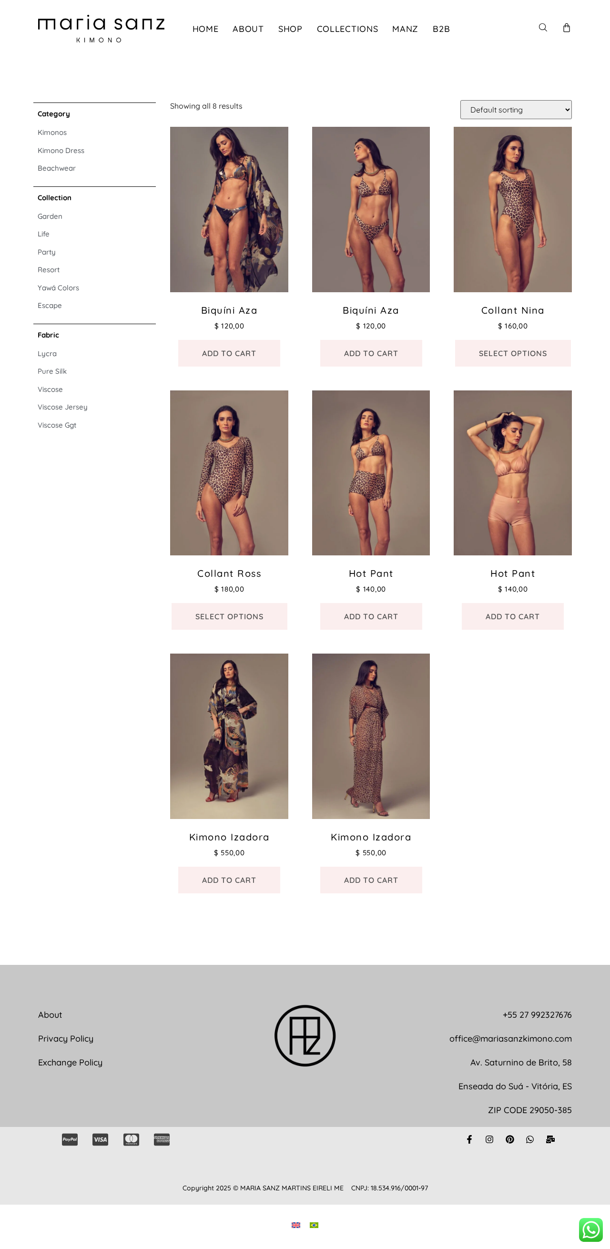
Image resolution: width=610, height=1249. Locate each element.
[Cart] (566, 27)
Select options (513, 353)
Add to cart (229, 353)
